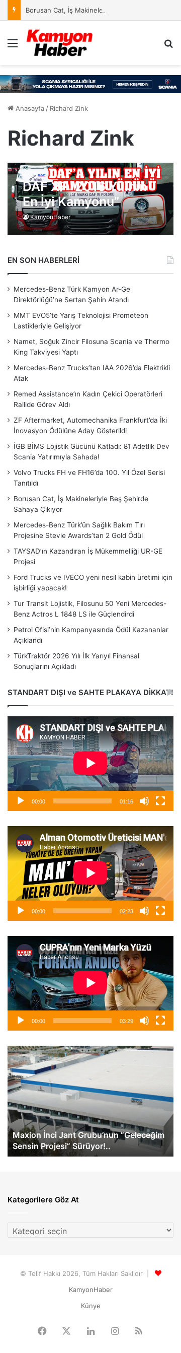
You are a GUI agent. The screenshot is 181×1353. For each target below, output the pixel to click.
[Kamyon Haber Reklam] (90, 84)
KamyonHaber (50, 217)
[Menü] (13, 46)
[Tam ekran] (160, 801)
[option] (90, 1101)
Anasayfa (29, 108)
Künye (91, 1306)
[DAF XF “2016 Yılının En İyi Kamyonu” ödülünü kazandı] (90, 199)
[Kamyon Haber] (60, 43)
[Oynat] (21, 801)
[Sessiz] (144, 801)
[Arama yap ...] (168, 46)
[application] (90, 763)
